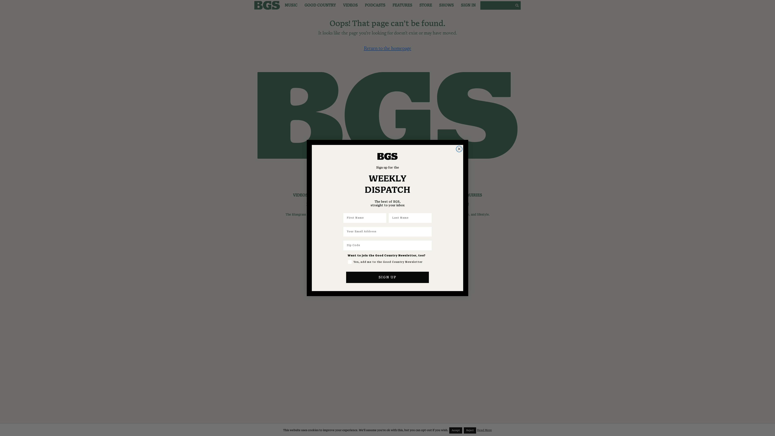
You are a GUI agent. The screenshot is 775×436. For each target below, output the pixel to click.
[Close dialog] (459, 149)
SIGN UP (387, 277)
